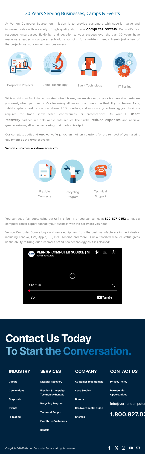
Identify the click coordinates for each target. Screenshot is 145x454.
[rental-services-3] (90, 54)
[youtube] (131, 448)
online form (64, 218)
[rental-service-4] (125, 54)
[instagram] (123, 448)
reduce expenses (106, 120)
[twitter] (116, 448)
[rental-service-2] (55, 54)
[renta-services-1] (20, 54)
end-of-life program (56, 134)
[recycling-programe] (72, 161)
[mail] (138, 448)
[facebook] (109, 448)
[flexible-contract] (44, 161)
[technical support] (100, 161)
